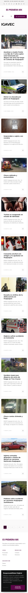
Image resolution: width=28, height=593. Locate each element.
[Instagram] (9, 4)
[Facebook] (6, 4)
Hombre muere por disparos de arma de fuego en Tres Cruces (12, 377)
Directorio (17, 554)
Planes (4, 563)
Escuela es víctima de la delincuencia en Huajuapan (13, 297)
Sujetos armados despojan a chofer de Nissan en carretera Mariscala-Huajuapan (12, 458)
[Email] (23, 4)
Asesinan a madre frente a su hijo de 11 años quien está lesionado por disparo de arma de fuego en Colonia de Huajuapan (14, 55)
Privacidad (5, 587)
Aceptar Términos (18, 587)
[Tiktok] (14, 4)
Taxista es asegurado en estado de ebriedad (13, 215)
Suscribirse (20, 16)
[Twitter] (4, 4)
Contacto (17, 552)
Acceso (4, 565)
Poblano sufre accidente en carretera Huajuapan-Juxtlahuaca (13, 500)
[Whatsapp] (21, 4)
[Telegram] (19, 4)
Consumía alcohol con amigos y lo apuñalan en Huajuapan (13, 255)
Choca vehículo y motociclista (10, 176)
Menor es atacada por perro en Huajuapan (12, 98)
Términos (4, 554)
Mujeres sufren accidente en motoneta (14, 337)
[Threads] (11, 4)
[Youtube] (16, 4)
